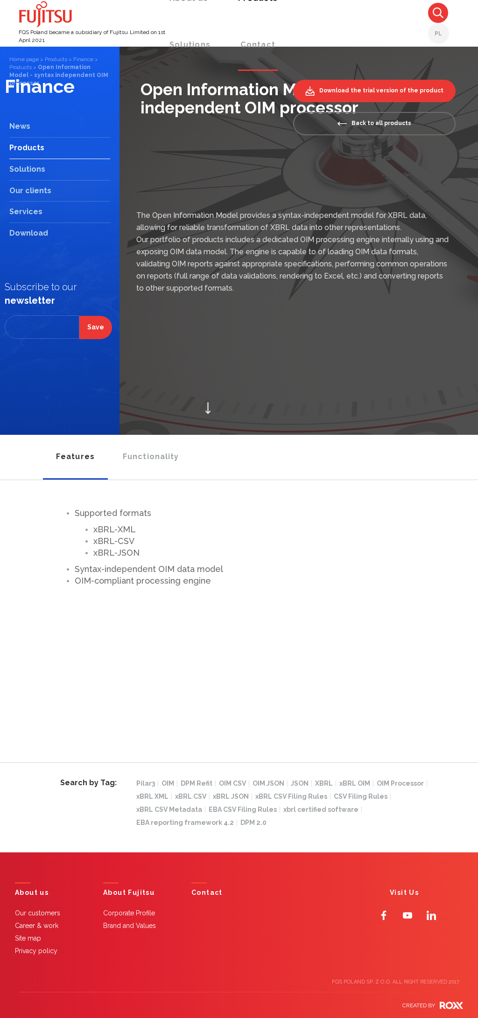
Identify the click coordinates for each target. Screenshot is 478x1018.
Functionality (151, 456)
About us (32, 892)
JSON (301, 783)
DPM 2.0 (253, 822)
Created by (418, 1005)
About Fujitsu (129, 892)
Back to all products (381, 123)
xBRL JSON (233, 796)
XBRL (326, 783)
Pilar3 (147, 783)
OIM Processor (402, 783)
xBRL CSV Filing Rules (293, 796)
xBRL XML (154, 796)
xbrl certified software (322, 809)
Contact (257, 44)
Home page (24, 59)
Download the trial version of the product (381, 90)
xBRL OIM (356, 783)
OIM (170, 783)
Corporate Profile (129, 913)
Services (25, 211)
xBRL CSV (192, 796)
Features (75, 456)
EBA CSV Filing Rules (245, 809)
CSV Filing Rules (362, 796)
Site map (28, 938)
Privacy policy (36, 951)
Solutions (190, 44)
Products (56, 59)
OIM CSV (234, 783)
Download (28, 233)
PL (438, 33)
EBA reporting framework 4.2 (187, 822)
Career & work (36, 925)
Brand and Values (129, 925)
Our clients (30, 190)
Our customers (37, 913)
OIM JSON (270, 783)
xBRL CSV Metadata (171, 809)
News (19, 126)
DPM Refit (198, 783)
